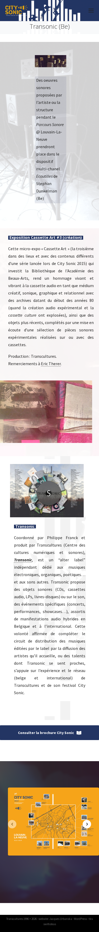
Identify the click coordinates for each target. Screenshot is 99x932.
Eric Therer (51, 363)
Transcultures (14, 919)
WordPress (80, 919)
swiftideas (49, 924)
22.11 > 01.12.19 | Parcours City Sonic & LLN (53, 824)
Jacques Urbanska (60, 919)
